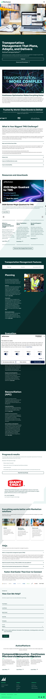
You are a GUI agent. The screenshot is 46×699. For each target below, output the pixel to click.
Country (3, 624)
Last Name (4, 608)
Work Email (4, 612)
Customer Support (4, 684)
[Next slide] (42, 217)
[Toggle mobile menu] (44, 2)
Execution (23, 267)
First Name (4, 603)
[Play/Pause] (41, 90)
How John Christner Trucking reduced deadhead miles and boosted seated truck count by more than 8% (22, 152)
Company (4, 620)
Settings (40, 358)
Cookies (15, 694)
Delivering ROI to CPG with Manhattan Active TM (12, 153)
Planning (9, 267)
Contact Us (34, 684)
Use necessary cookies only (8, 362)
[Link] (39, 697)
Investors (18, 688)
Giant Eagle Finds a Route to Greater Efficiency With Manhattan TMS (16, 150)
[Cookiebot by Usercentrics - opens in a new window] (36, 336)
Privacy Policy (3, 694)
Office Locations (35, 688)
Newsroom (18, 686)
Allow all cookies (37, 362)
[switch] (17, 354)
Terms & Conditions (10, 694)
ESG (17, 689)
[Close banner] (44, 336)
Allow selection (23, 362)
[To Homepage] (3, 679)
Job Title (4, 616)
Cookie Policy (29, 346)
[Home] (6, 2)
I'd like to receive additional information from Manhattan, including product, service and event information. (24, 631)
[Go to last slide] (4, 217)
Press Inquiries (34, 686)
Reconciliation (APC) (37, 267)
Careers (17, 684)
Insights (2, 686)
